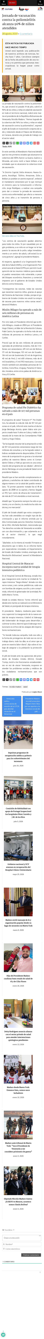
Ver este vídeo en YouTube (13, 236)
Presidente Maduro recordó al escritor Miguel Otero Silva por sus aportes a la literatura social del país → (32, 705)
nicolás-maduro (15, 687)
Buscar (40, 4)
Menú (4, 4)
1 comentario (26, 33)
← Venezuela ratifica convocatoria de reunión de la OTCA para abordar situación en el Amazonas (11, 706)
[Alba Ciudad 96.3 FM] (22, 9)
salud (25, 687)
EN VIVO (12, 3)
